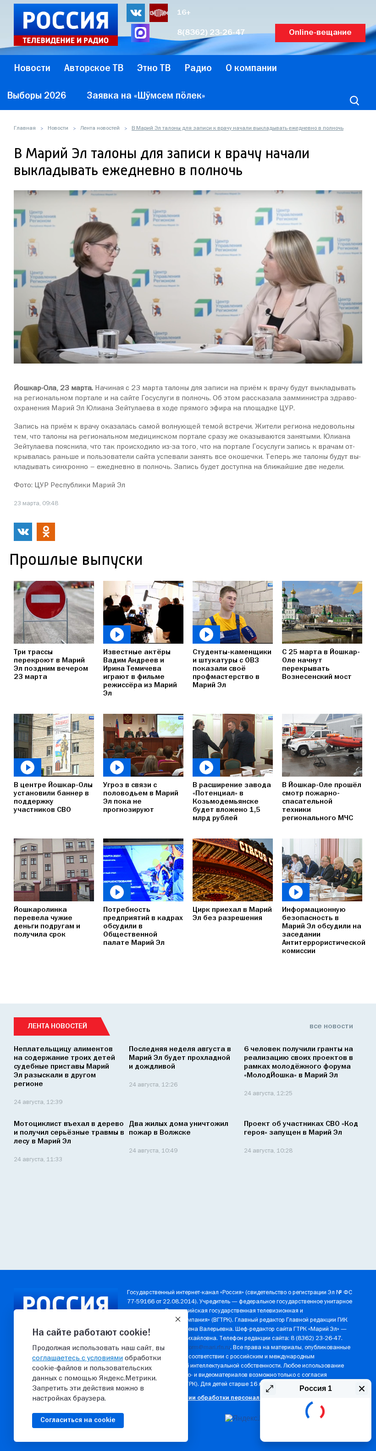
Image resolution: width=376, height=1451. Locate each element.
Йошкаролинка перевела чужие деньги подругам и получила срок (47, 922)
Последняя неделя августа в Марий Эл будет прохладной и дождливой (180, 1058)
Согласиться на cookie (78, 1420)
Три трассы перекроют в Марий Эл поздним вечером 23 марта (51, 664)
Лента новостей (100, 128)
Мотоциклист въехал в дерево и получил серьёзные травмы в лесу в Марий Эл (69, 1133)
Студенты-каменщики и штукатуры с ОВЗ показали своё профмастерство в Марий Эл (232, 669)
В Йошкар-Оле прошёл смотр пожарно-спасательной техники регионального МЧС (321, 802)
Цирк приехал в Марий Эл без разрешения (232, 914)
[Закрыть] (177, 1319)
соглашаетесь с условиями (77, 1358)
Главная (25, 128)
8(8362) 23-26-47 (211, 32)
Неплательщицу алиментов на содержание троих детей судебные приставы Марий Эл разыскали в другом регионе (64, 1066)
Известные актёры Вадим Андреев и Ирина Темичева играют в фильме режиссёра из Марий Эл (140, 673)
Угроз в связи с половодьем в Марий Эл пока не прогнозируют (140, 797)
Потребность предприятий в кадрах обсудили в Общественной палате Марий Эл (143, 926)
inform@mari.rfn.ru (206, 1347)
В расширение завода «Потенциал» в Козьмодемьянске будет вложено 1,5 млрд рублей (232, 802)
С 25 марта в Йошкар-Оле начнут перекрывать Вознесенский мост (321, 664)
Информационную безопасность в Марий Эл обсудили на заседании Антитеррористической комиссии (322, 930)
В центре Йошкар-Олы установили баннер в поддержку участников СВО (53, 797)
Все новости (331, 1026)
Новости (58, 128)
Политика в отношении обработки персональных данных (212, 1398)
